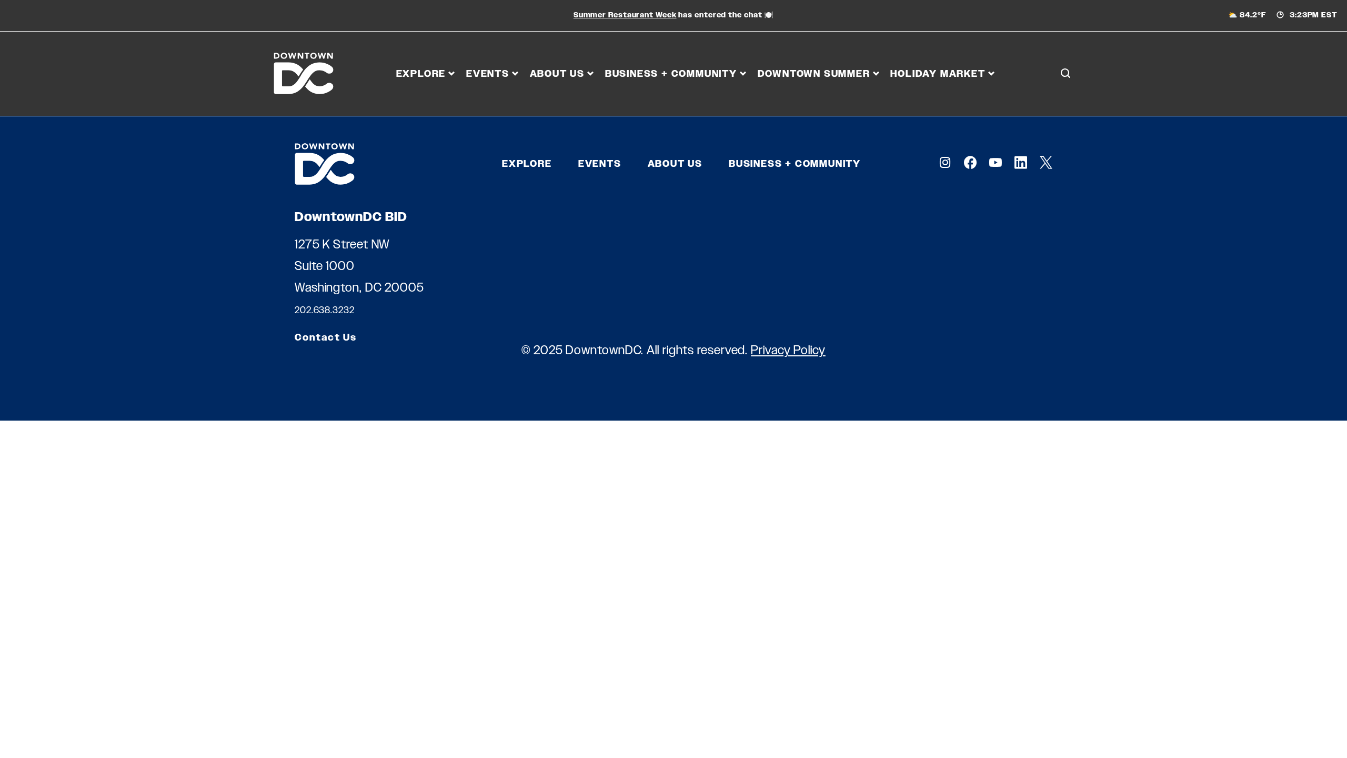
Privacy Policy (788, 350)
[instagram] (945, 162)
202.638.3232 (325, 310)
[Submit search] (1065, 120)
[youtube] (995, 162)
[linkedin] (1020, 162)
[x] (1046, 162)
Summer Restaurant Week (625, 15)
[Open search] (1065, 74)
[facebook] (970, 162)
